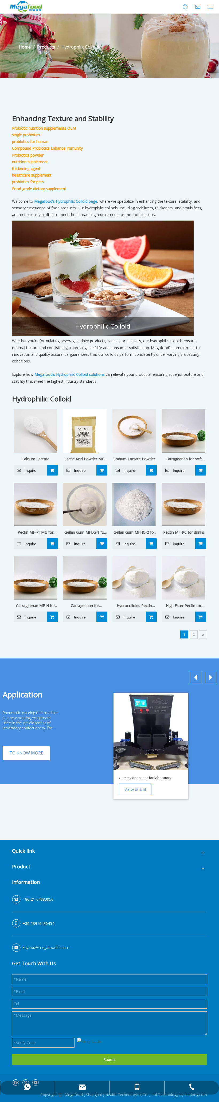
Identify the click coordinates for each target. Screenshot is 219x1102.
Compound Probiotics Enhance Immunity (47, 148)
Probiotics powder (28, 155)
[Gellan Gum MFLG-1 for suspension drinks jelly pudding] (85, 503)
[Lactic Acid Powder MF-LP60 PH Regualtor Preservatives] (85, 433)
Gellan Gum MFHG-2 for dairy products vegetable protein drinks (134, 533)
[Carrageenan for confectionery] (85, 577)
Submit (110, 1059)
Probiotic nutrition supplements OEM (44, 128)
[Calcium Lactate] (35, 430)
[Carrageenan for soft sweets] (183, 430)
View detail (135, 789)
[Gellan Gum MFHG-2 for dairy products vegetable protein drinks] (134, 503)
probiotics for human (30, 141)
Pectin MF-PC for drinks (183, 532)
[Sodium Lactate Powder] (134, 430)
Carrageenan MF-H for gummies (35, 606)
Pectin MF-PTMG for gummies (35, 533)
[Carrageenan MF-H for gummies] (35, 577)
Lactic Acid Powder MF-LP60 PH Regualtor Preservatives (84, 459)
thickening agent (26, 168)
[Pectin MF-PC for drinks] (183, 503)
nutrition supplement (30, 161)
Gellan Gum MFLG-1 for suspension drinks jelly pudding (84, 533)
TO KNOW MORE (26, 753)
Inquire (30, 470)
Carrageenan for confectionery (85, 606)
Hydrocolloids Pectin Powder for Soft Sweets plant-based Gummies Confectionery (134, 606)
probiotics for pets (28, 181)
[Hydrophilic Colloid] (103, 278)
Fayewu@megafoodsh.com (46, 947)
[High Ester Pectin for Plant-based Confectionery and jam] (183, 577)
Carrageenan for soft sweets (184, 459)
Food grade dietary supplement (39, 188)
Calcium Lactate (35, 458)
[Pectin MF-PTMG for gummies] (35, 503)
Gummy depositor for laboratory (145, 777)
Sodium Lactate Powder (134, 458)
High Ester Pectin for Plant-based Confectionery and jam (184, 606)
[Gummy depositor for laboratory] (151, 731)
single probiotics (26, 134)
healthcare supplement (32, 175)
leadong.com (196, 1094)
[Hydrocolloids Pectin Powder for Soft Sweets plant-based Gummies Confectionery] (134, 577)
